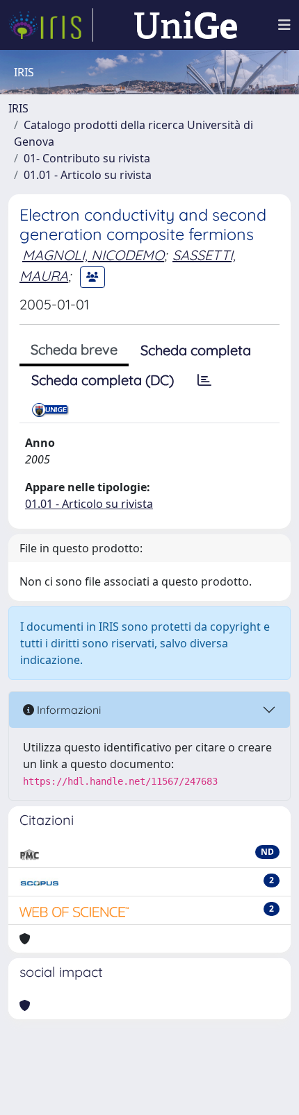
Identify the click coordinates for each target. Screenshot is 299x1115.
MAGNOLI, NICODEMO (93, 255)
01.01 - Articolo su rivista (88, 174)
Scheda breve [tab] (74, 349)
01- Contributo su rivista (87, 158)
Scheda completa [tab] (195, 350)
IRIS (18, 108)
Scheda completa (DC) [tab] (102, 380)
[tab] (204, 380)
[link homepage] (50, 25)
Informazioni (67, 710)
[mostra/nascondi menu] (284, 25)
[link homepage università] (185, 25)
